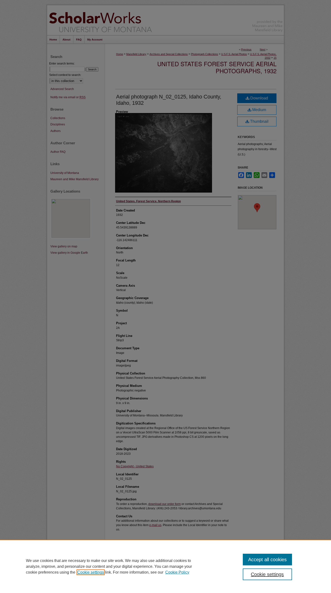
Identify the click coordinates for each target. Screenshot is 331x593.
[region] (165, 566)
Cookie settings (90, 572)
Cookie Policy (177, 572)
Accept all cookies (267, 559)
